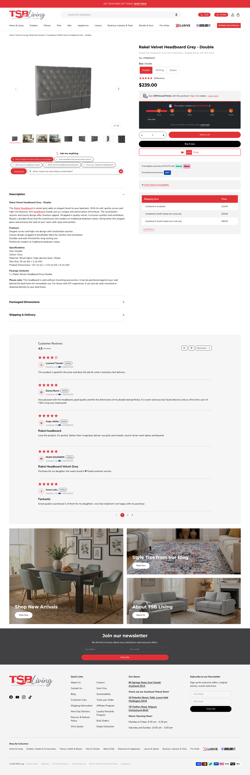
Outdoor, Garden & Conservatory (41, 749)
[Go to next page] (133, 515)
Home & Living (16, 25)
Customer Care (79, 699)
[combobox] (120, 14)
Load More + (149, 229)
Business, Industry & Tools (120, 25)
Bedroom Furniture (37, 35)
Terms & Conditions (60, 764)
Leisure (98, 25)
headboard (39, 211)
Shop (192, 152)
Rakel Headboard (23, 208)
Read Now (141, 565)
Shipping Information (81, 705)
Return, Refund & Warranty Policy (103, 764)
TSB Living (20, 764)
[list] (67, 88)
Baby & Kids (108, 749)
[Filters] (192, 348)
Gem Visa (101, 688)
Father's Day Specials (228, 25)
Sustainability (103, 694)
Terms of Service (79, 764)
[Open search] (184, 348)
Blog (73, 694)
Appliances (83, 25)
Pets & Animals (93, 749)
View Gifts (152, 119)
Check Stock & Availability (156, 185)
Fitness (47, 25)
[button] (238, 15)
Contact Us (76, 688)
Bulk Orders (102, 720)
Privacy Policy (32, 764)
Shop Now (24, 615)
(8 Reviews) (159, 78)
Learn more (205, 125)
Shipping (45, 764)
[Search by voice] (176, 15)
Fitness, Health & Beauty (71, 749)
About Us (140, 615)
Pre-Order (164, 25)
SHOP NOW (149, 3)
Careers (100, 682)
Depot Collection (105, 726)
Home (11, 35)
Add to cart (205, 134)
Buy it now (190, 144)
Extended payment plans (152, 172)
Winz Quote (77, 726)
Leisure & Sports (151, 749)
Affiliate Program (105, 705)
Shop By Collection (19, 743)
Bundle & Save (146, 25)
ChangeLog (126, 764)
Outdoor (34, 25)
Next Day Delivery (80, 711)
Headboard (52, 35)
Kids (69, 25)
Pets (59, 25)
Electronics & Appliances (129, 749)
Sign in (193, 96)
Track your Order (105, 699)
